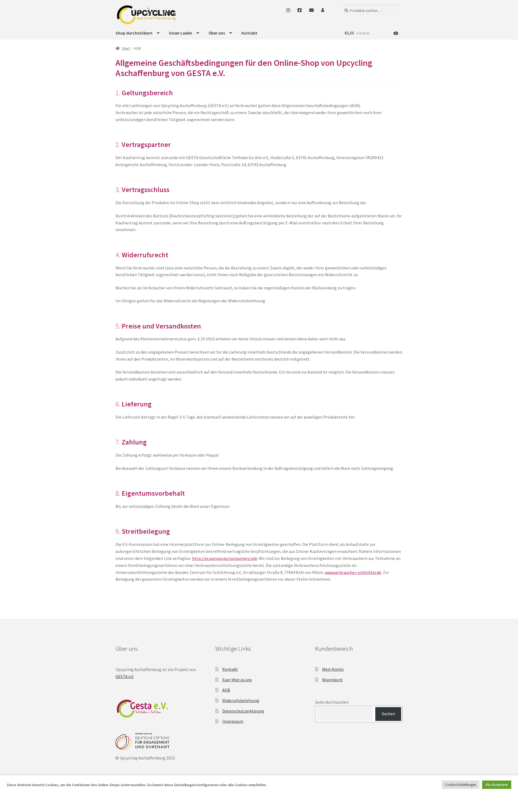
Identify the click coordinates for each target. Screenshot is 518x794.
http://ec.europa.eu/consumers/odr (224, 558)
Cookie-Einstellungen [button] (460, 784)
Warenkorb (332, 679)
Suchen (388, 713)
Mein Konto (333, 669)
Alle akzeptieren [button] (496, 784)
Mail (311, 10)
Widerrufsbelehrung (240, 700)
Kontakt (249, 33)
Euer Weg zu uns (237, 679)
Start (126, 48)
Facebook (299, 10)
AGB (226, 690)
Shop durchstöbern (133, 33)
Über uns (217, 33)
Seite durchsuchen (332, 702)
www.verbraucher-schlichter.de (353, 572)
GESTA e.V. (124, 676)
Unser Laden (180, 33)
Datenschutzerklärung (243, 711)
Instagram (288, 10)
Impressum (232, 721)
